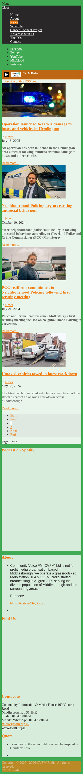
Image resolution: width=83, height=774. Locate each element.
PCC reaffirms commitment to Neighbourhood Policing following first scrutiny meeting (36, 292)
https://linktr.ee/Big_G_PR (28, 603)
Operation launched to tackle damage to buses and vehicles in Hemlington (37, 126)
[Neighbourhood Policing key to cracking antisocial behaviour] (34, 197)
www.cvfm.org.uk (14, 728)
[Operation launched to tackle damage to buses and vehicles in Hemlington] (34, 115)
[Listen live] (6, 74)
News (9, 137)
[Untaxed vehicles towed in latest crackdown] (34, 365)
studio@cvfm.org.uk (15, 724)
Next (13, 431)
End (13, 434)
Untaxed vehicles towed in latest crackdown (39, 374)
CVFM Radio (11, 770)
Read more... (10, 163)
